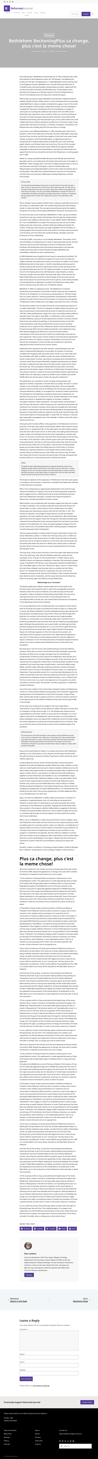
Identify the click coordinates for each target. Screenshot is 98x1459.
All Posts (29, 1275)
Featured (17, 13)
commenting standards (41, 1386)
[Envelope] (12, 1)
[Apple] (7, 1)
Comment (24, 1329)
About (8, 13)
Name (22, 1354)
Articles (49, 35)
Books (27, 15)
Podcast (43, 13)
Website (22, 1370)
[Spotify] (10, 1)
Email (22, 1362)
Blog (23, 13)
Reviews (29, 13)
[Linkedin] (62, 1441)
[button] (92, 14)
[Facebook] (4, 1)
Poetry (36, 13)
